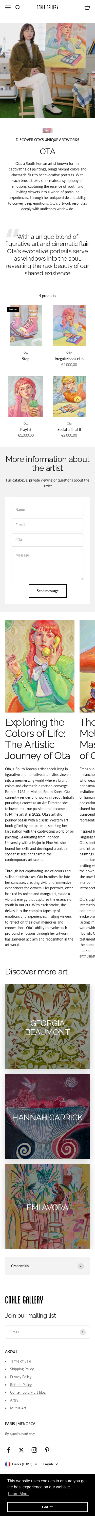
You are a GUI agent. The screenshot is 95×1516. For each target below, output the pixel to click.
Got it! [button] (47, 1507)
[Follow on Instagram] (34, 1450)
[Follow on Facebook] (8, 1450)
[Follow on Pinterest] (47, 1450)
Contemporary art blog (28, 1392)
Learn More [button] (18, 1494)
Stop (25, 359)
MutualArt (18, 1408)
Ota (26, 352)
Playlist (25, 429)
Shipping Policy (22, 1369)
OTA (69, 352)
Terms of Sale (20, 1361)
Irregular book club (69, 359)
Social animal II (69, 429)
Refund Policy (21, 1385)
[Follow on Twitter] (21, 1450)
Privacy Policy (20, 1377)
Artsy (14, 1400)
